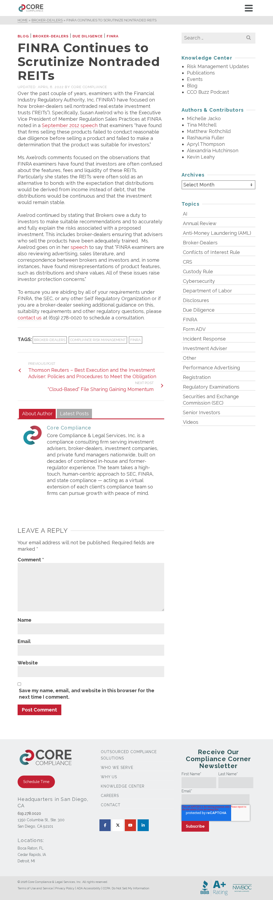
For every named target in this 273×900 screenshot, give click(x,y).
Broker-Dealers (51, 36)
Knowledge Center (122, 786)
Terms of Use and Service (35, 888)
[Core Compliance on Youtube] (130, 825)
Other (189, 358)
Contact (111, 805)
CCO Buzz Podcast (208, 92)
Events (195, 79)
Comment (31, 559)
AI (185, 214)
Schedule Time (36, 782)
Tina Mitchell (201, 125)
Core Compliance (89, 87)
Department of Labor (207, 291)
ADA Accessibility (89, 888)
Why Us (109, 777)
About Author (37, 413)
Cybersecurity (199, 281)
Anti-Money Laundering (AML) (217, 233)
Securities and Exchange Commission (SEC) (211, 400)
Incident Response (204, 339)
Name (24, 620)
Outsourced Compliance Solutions (129, 755)
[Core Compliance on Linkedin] (143, 825)
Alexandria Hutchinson (212, 150)
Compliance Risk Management (98, 340)
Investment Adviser (205, 348)
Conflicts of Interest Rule (211, 252)
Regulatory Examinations (211, 387)
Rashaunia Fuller (205, 137)
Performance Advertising (211, 367)
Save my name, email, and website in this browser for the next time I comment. (86, 694)
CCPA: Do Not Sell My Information (126, 888)
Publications (201, 73)
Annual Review (199, 223)
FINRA (113, 36)
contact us (30, 317)
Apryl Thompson (206, 144)
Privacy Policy (64, 888)
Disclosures (196, 300)
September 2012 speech (70, 125)
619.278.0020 (29, 813)
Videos (190, 422)
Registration (197, 377)
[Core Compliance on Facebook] (105, 825)
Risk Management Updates (218, 66)
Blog (23, 36)
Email (24, 641)
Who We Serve (117, 767)
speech (79, 247)
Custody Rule (198, 271)
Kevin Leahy (201, 157)
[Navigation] (248, 8)
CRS (187, 262)
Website (28, 663)
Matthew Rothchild (209, 131)
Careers (110, 795)
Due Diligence (88, 36)
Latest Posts (74, 413)
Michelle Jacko (204, 118)
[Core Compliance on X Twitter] (117, 825)
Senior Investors (201, 412)
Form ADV (194, 329)
